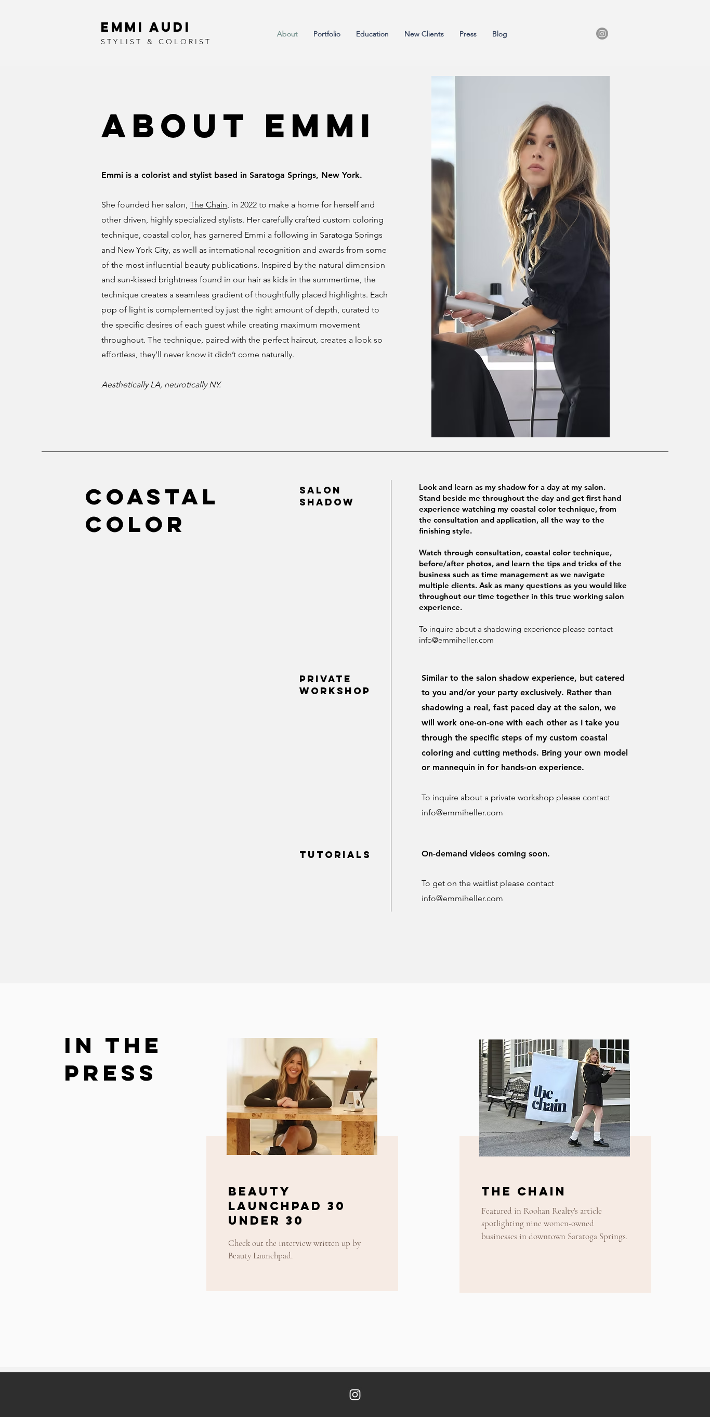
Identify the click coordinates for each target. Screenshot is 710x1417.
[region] (300, 1168)
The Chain (208, 205)
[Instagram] (602, 34)
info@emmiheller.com (456, 640)
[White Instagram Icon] (355, 1394)
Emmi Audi (146, 27)
